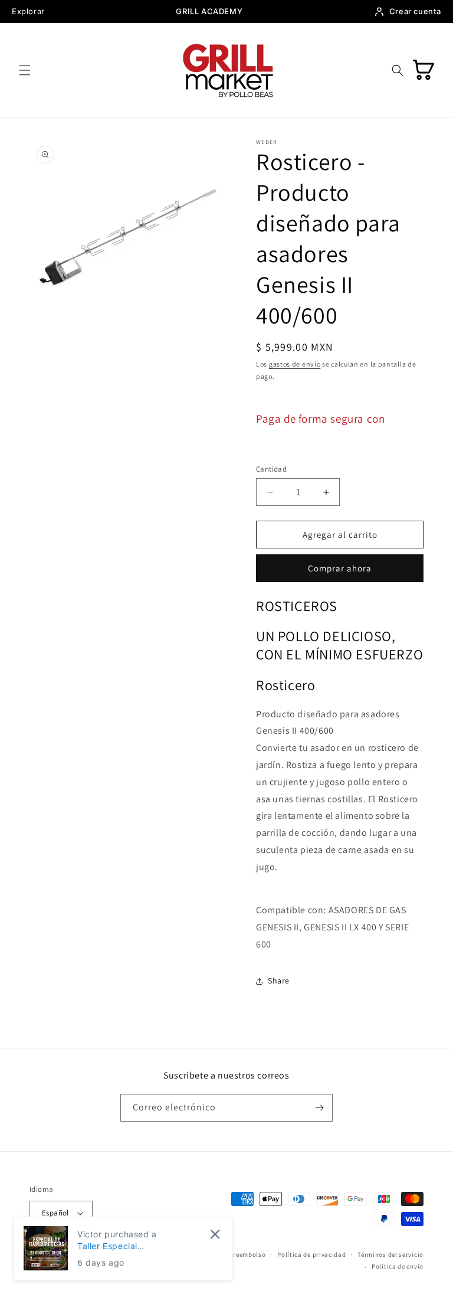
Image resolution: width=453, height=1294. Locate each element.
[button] (25, 70)
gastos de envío (295, 364)
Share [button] (279, 980)
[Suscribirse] (319, 1108)
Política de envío (398, 1266)
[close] (215, 1234)
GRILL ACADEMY (209, 11)
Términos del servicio (390, 1254)
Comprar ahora (340, 568)
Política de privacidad (311, 1254)
